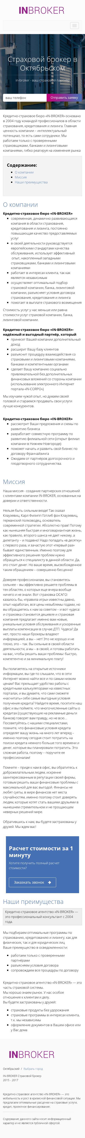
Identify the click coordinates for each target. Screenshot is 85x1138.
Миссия (21, 177)
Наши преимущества (31, 182)
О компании (24, 172)
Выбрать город (33, 1069)
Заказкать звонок (29, 882)
